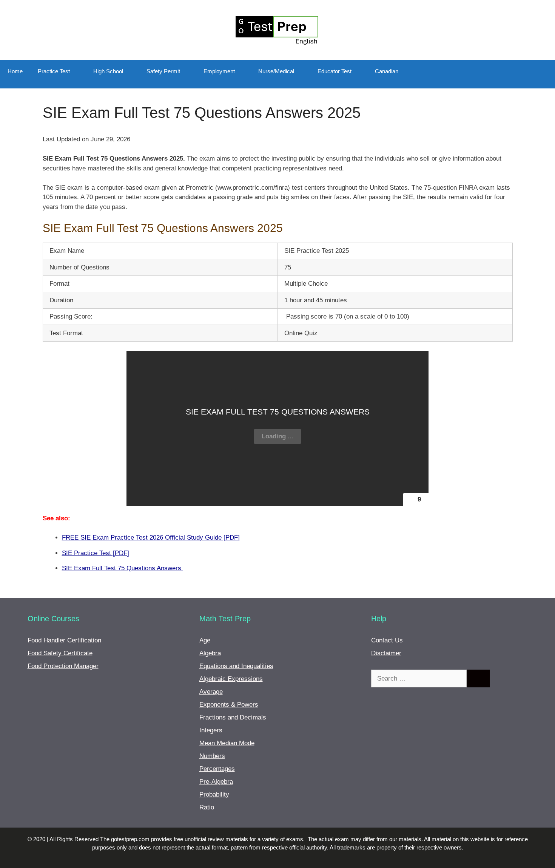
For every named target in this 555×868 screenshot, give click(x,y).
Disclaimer (386, 653)
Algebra (210, 653)
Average (211, 691)
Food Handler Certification (64, 640)
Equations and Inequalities (236, 666)
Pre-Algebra (216, 781)
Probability (214, 794)
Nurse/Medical (276, 71)
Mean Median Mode (226, 743)
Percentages (217, 768)
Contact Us (387, 640)
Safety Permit (163, 71)
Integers (210, 730)
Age (204, 640)
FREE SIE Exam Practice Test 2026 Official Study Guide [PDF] (151, 537)
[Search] (478, 679)
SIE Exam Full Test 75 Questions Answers (122, 568)
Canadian (386, 71)
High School (108, 71)
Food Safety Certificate (60, 653)
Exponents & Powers (228, 704)
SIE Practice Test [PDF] (95, 553)
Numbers (212, 756)
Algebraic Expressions (231, 678)
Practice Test (54, 71)
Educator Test (335, 71)
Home (15, 71)
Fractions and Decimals (232, 717)
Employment (219, 71)
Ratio (206, 807)
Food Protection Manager (63, 666)
